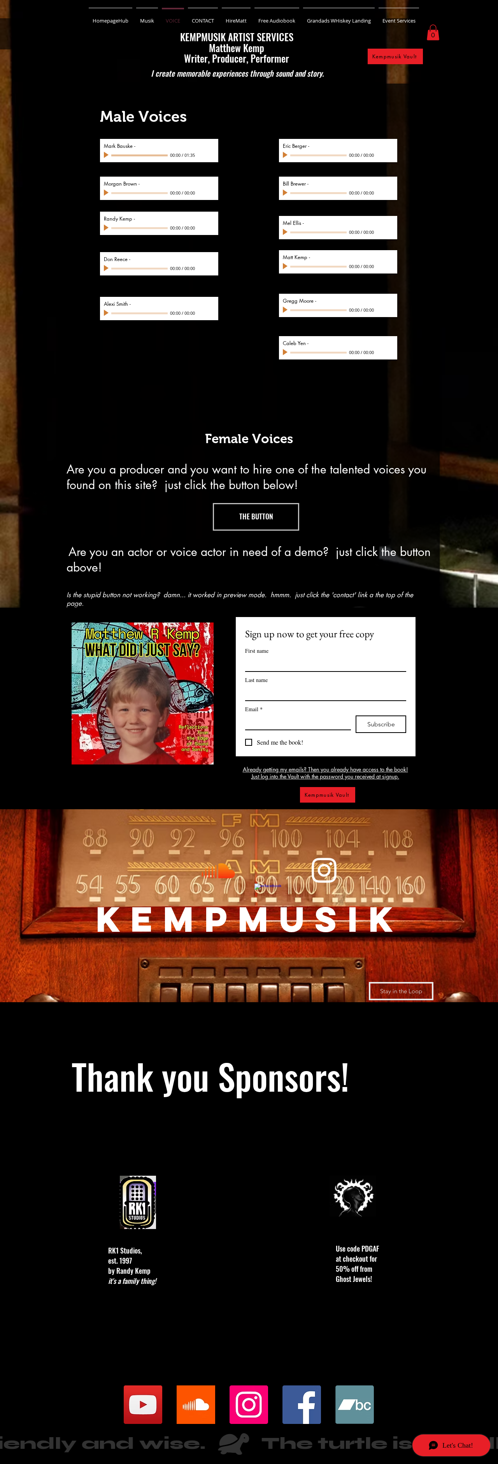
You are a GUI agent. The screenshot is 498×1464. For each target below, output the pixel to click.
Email (254, 709)
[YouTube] (143, 1404)
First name (256, 650)
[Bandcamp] (354, 1404)
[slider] (210, 156)
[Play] (107, 155)
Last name (256, 680)
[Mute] (202, 155)
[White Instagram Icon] (324, 870)
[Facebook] (301, 1404)
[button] (433, 32)
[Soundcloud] (218, 870)
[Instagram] (249, 1404)
